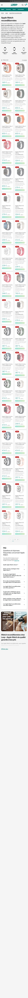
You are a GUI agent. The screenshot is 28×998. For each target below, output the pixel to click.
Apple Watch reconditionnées (15, 13)
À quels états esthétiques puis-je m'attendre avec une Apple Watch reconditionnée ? (11, 593)
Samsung (8, 9)
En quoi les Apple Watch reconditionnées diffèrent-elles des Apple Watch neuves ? (12, 575)
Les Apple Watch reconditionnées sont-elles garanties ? (12, 587)
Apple (2, 9)
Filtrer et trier (5, 60)
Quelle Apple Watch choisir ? (10, 565)
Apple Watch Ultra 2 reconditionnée (20, 103)
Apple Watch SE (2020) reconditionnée (19, 472)
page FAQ (16, 560)
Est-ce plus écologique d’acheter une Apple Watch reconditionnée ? (12, 581)
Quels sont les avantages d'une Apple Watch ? (11, 569)
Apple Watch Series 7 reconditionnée (7, 341)
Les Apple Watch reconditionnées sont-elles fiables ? (12, 604)
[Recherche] (22, 5)
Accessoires (21, 9)
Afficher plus (4, 649)
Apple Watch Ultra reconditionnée (7, 77)
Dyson (14, 9)
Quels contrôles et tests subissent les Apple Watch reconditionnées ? (12, 599)
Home (2, 13)
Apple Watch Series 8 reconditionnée (7, 261)
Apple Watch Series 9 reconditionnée (7, 155)
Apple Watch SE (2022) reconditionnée (20, 155)
